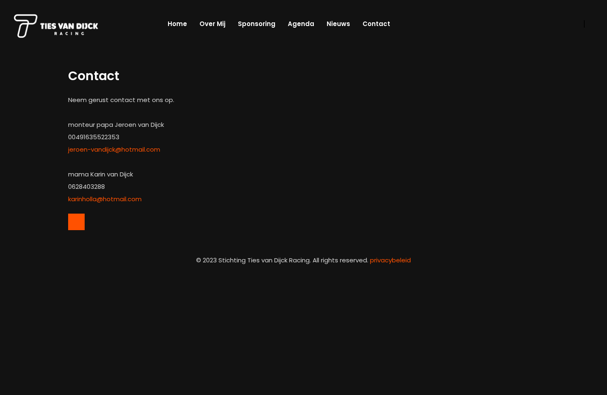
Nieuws (338, 23)
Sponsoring (256, 23)
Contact (376, 23)
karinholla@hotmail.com (105, 199)
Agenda (301, 23)
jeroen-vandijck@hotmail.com (114, 149)
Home (177, 23)
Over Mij (212, 23)
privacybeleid (390, 260)
